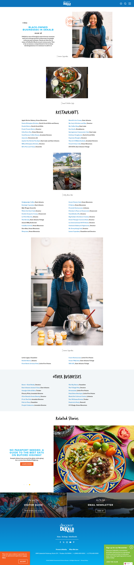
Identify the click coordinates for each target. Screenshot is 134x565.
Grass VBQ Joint (74, 360)
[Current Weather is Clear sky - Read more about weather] (121, 3)
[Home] (67, 3)
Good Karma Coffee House (30, 135)
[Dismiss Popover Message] (131, 547)
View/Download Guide (33, 511)
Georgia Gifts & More (29, 390)
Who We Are (73, 549)
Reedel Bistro (26, 360)
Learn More (27, 463)
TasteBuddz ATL (74, 214)
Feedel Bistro (26, 126)
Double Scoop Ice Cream (30, 214)
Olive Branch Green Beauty (31, 396)
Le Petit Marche (27, 217)
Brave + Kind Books (28, 385)
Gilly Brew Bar (26, 132)
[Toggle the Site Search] (125, 3)
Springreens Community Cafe (79, 132)
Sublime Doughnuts (75, 135)
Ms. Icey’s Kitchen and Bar (77, 123)
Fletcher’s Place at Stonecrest (79, 211)
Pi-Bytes (71, 205)
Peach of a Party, (74, 402)
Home (25, 23)
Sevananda (72, 390)
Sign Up (100, 511)
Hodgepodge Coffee (28, 202)
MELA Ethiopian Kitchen (30, 144)
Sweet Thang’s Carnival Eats (78, 220)
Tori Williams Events (76, 399)
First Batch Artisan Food (30, 363)
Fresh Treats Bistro (28, 129)
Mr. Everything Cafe (75, 228)
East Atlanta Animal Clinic (31, 387)
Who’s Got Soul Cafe (28, 211)
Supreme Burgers (75, 138)
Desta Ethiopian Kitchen (30, 123)
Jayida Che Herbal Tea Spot (31, 141)
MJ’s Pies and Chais (28, 147)
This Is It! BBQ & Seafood (77, 141)
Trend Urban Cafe (75, 144)
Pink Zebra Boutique (76, 393)
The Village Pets (74, 387)
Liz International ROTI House (79, 222)
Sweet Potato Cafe (75, 202)
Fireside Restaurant (76, 208)
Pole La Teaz (26, 402)
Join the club (112, 562)
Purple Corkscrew (28, 405)
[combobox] (128, 563)
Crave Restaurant (75, 357)
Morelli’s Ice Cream (75, 120)
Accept (23, 561)
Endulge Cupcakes (28, 205)
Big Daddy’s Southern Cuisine (79, 217)
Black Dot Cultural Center (77, 396)
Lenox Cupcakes (74, 231)
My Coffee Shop (74, 126)
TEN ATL (72, 363)
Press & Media (61, 549)
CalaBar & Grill (27, 225)
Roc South (72, 129)
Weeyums (25, 231)
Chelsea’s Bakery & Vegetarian (79, 225)
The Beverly (26, 220)
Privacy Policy (84, 560)
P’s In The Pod (26, 399)
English (128, 563)
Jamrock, (25, 138)
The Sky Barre (73, 385)
